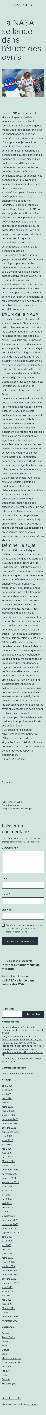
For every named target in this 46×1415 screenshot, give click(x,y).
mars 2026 (7, 1106)
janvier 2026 (8, 1115)
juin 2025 (6, 1144)
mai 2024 (7, 1199)
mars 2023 (7, 1257)
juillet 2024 (7, 1190)
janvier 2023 (8, 1266)
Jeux (4, 1354)
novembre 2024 (10, 1174)
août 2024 (7, 1186)
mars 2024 (7, 1207)
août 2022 (7, 1287)
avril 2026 (7, 1102)
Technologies (26, 808)
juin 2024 (7, 1195)
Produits (6, 1370)
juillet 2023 (7, 1241)
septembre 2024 (10, 1182)
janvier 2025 (8, 1165)
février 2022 (8, 1308)
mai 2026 (7, 1098)
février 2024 (8, 1211)
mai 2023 (7, 1249)
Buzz (4, 1345)
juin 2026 (6, 1094)
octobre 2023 (9, 1228)
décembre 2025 (10, 1119)
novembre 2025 (10, 1123)
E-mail (6, 894)
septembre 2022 (10, 1283)
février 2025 (8, 1161)
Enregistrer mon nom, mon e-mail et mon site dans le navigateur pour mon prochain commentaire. (25, 928)
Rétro (5, 1375)
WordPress (32, 1404)
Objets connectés (11, 1362)
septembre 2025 (10, 1132)
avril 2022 (7, 1304)
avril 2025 (7, 1153)
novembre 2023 (10, 1224)
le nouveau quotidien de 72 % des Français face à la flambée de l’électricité (23, 1044)
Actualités (7, 1333)
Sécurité (6, 1379)
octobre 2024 (9, 1178)
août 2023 (7, 1237)
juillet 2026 (7, 1090)
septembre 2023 (10, 1232)
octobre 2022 (9, 1278)
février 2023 (8, 1262)
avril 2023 (7, 1253)
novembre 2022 (10, 1274)
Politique (6, 1366)
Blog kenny (23, 5)
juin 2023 (6, 1245)
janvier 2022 (8, 1312)
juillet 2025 (7, 1140)
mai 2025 (7, 1148)
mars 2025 (7, 1157)
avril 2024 (7, 1203)
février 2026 (8, 1111)
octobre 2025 (9, 1127)
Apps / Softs (8, 1337)
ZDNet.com (18, 759)
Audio (5, 1341)
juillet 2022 (7, 1291)
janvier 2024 (8, 1216)
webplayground (13, 805)
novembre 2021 (10, 1320)
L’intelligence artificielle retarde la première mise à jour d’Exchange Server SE (22, 1052)
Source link (8, 782)
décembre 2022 (10, 1270)
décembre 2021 (10, 1316)
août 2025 (7, 1136)
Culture (5, 1349)
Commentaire (10, 848)
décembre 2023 (10, 1220)
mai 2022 (7, 1299)
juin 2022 (6, 1295)
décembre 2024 (10, 1169)
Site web (6, 909)
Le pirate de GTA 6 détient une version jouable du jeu (21, 1060)
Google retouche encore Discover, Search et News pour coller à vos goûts (22, 1038)
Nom (5, 878)
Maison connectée (11, 1358)
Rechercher (8, 1009)
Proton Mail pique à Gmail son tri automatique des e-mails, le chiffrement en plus (22, 1030)
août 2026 (7, 1085)
